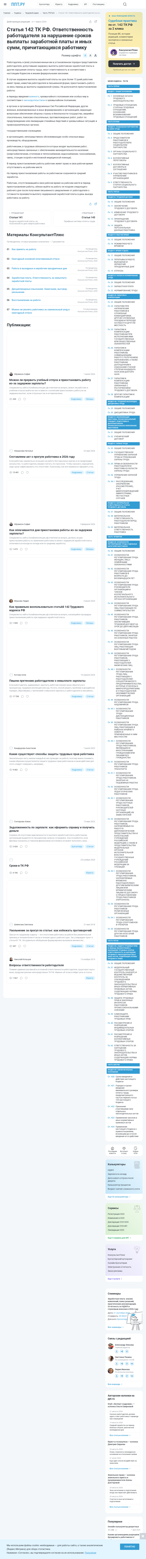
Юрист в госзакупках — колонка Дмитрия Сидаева (123, 1443)
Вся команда (114, 1384)
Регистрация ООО (116, 1214)
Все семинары (114, 1327)
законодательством (34, 100)
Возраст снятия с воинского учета (124, 1189)
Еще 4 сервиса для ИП (118, 1238)
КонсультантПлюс (116, 1255)
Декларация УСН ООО (118, 1222)
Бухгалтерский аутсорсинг (120, 1259)
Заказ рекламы (115, 1271)
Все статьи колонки (119, 1435)
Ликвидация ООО (116, 1230)
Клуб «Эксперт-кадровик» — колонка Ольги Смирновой (121, 1405)
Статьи (90, 472)
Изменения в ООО (116, 1218)
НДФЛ (111, 1170)
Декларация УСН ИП (117, 1226)
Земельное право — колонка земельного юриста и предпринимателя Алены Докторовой (121, 1479)
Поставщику (99, 4)
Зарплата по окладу (117, 1174)
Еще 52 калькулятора (118, 1197)
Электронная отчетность (119, 1267)
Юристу (58, 4)
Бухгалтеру (44, 4)
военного (34, 96)
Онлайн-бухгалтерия (117, 1263)
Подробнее (90, 1552)
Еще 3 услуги (114, 1279)
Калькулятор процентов (119, 1185)
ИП (85, 4)
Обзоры (89, 399)
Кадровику (73, 4)
